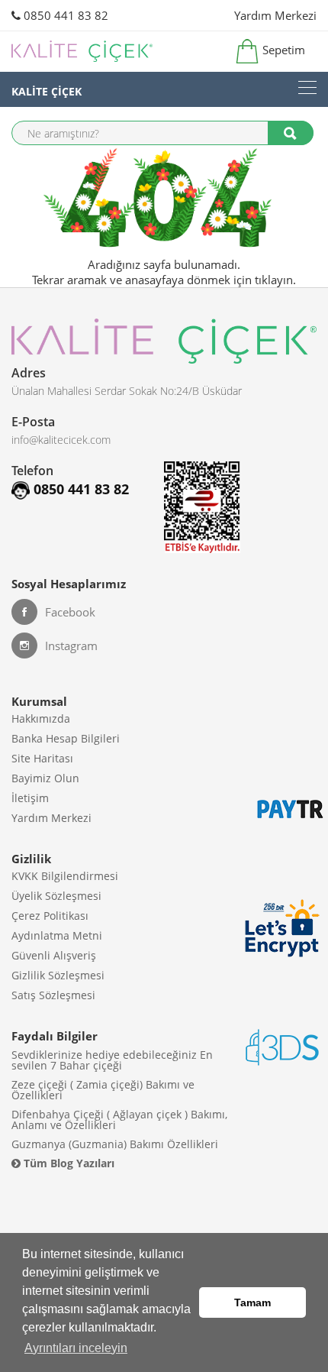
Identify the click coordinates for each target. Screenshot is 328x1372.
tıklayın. (275, 279)
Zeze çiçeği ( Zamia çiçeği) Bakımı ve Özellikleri (103, 1089)
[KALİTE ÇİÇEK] (307, 87)
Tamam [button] (252, 1302)
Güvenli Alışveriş (53, 955)
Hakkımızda (40, 718)
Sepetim (282, 49)
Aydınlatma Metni (56, 935)
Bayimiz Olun (45, 778)
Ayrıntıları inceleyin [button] (75, 1347)
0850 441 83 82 (64, 15)
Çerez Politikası (49, 915)
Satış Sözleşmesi (53, 995)
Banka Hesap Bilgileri (65, 738)
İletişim (30, 798)
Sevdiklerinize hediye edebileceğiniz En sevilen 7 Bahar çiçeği (112, 1060)
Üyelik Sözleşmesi (56, 895)
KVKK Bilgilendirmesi (64, 876)
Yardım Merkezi (275, 15)
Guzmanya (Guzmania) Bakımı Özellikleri (114, 1144)
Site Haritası (42, 758)
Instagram (71, 645)
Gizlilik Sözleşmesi (58, 975)
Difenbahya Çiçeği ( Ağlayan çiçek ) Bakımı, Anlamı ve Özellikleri (119, 1119)
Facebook (70, 612)
